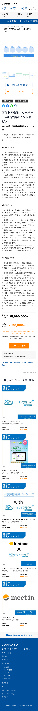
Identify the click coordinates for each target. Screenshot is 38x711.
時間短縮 (30, 363)
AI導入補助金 (8, 356)
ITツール (11, 27)
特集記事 (29, 15)
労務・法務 (20, 27)
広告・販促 (7, 678)
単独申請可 (17, 363)
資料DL (19, 15)
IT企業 (24, 363)
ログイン (5, 686)
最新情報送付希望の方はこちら (20, 635)
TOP (3, 27)
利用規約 (5, 697)
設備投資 (6, 667)
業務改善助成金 (20, 356)
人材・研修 (7, 676)
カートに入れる (19, 345)
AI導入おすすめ (7, 363)
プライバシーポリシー (9, 694)
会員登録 (5, 683)
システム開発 (8, 670)
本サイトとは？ (6, 15)
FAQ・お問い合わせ (9, 690)
